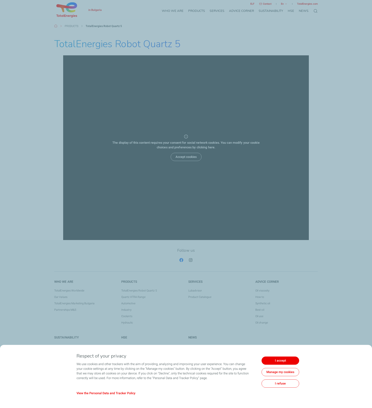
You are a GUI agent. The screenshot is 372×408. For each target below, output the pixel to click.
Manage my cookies (280, 372)
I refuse (280, 383)
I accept (280, 360)
